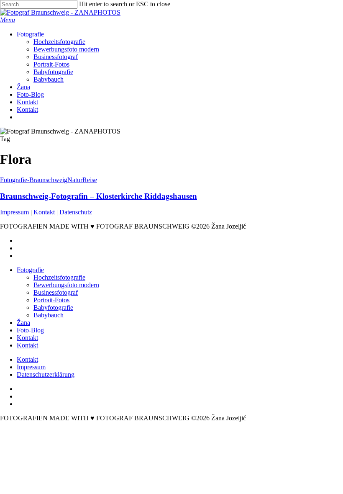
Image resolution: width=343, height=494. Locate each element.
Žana (23, 322)
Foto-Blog (30, 330)
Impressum (14, 212)
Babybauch (48, 315)
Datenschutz (75, 212)
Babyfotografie (53, 307)
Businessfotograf (55, 292)
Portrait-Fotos (51, 300)
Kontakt (44, 212)
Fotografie (30, 269)
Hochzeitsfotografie (59, 277)
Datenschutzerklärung (45, 374)
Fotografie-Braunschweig (33, 179)
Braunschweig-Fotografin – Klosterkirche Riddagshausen (98, 196)
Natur (74, 179)
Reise (89, 179)
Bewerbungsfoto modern (66, 284)
